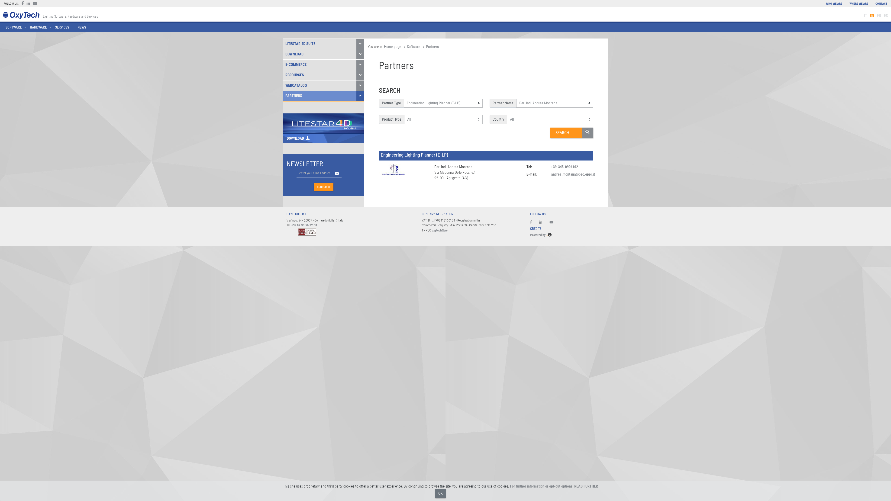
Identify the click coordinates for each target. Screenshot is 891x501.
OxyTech (21, 16)
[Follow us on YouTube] (551, 222)
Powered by (538, 235)
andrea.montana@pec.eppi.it (573, 174)
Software (413, 47)
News (81, 27)
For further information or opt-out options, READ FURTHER (554, 486)
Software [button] (14, 27)
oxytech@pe (440, 230)
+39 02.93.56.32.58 (304, 225)
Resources (294, 75)
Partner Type (391, 103)
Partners (293, 95)
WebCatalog (296, 85)
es (886, 15)
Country (498, 119)
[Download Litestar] (323, 123)
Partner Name (503, 103)
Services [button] (62, 27)
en (872, 15)
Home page (392, 47)
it (865, 15)
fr (879, 15)
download (295, 138)
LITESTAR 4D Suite (300, 44)
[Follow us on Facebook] (533, 222)
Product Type (391, 119)
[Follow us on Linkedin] (541, 222)
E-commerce (296, 64)
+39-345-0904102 (564, 167)
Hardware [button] (38, 27)
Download (294, 54)
